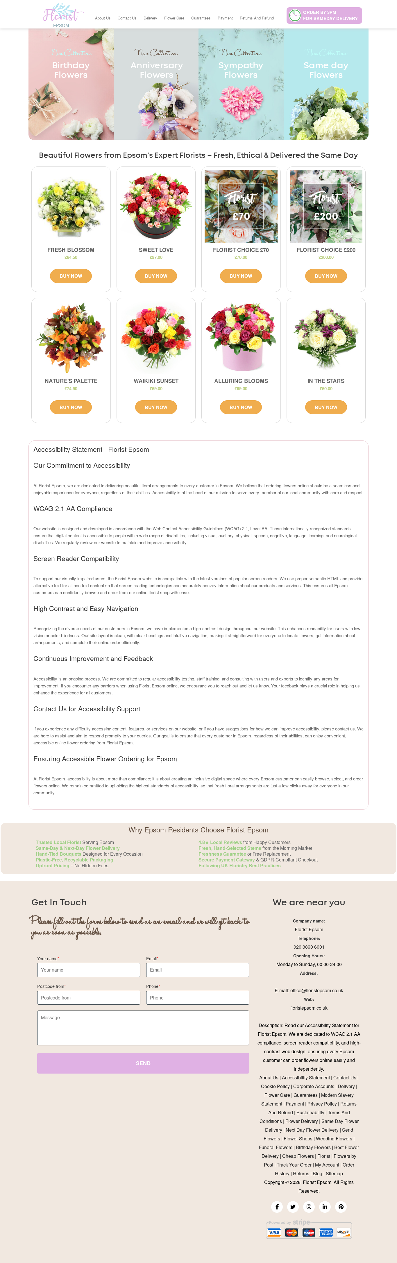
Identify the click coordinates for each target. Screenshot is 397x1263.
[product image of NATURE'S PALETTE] (71, 337)
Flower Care (174, 18)
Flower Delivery (301, 1121)
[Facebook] (277, 1207)
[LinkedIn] (325, 1207)
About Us (103, 18)
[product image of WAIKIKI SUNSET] (156, 337)
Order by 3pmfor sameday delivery (330, 15)
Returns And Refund (257, 18)
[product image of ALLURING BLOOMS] (241, 337)
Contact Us (127, 18)
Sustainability (310, 1112)
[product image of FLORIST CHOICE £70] (241, 206)
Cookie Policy (275, 1086)
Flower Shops (298, 1138)
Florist (323, 1156)
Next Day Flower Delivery (312, 1129)
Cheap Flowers (298, 1156)
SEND (143, 1063)
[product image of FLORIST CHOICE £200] (326, 206)
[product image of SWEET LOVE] (156, 206)
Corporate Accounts (313, 1086)
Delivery (150, 18)
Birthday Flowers (313, 1147)
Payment (225, 18)
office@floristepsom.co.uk (316, 990)
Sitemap (334, 1173)
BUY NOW (71, 276)
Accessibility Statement (306, 1077)
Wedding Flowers (334, 1138)
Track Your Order (294, 1164)
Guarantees (201, 18)
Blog (317, 1173)
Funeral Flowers (275, 1147)
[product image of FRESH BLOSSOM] (71, 206)
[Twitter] (293, 1207)
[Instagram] (309, 1207)
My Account (327, 1164)
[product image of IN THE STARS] (326, 337)
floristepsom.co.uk (309, 1007)
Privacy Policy (322, 1103)
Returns (301, 1173)
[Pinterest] (341, 1207)
